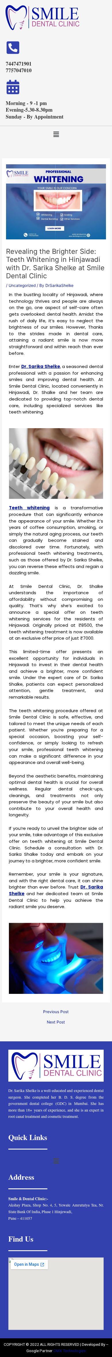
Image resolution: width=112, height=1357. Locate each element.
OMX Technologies (69, 1350)
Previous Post (56, 1012)
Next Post (56, 1022)
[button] (56, 134)
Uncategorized (22, 285)
